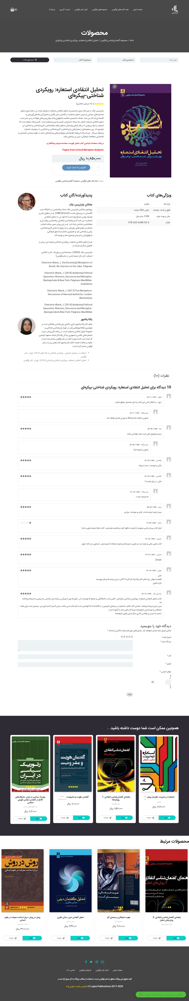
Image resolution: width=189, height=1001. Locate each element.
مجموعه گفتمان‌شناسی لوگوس (113, 40)
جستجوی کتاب (29, 59)
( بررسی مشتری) (84, 104)
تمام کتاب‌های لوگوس (89, 181)
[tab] (161, 376)
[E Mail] (102, 962)
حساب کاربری (65, 9)
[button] (161, 994)
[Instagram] (97, 962)
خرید (165, 818)
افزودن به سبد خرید (76, 168)
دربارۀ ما (52, 9)
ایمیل (168, 664)
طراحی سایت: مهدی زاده (76, 986)
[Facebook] (86, 962)
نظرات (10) (161, 376)
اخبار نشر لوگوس (81, 9)
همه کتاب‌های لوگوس (120, 9)
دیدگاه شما (166, 642)
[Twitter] (91, 962)
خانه (131, 40)
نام (169, 656)
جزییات (148, 818)
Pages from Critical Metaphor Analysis (83, 150)
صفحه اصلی (137, 9)
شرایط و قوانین (85, 970)
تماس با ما (71, 970)
